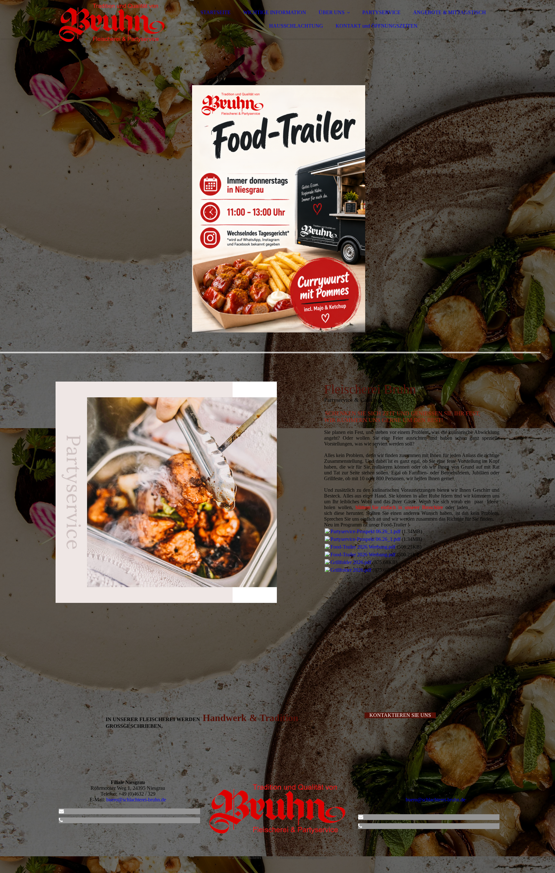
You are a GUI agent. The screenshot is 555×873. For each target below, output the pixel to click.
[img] (112, 22)
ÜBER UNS (332, 12)
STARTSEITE (215, 12)
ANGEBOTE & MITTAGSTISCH (449, 12)
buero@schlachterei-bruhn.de (136, 799)
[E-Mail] (61, 811)
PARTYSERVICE (381, 12)
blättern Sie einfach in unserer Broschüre (399, 507)
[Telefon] (61, 820)
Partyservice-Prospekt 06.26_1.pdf (365, 531)
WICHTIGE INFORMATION (274, 12)
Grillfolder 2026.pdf (350, 562)
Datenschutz (290, 857)
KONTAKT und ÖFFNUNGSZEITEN (377, 26)
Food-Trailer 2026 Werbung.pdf (362, 547)
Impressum (317, 857)
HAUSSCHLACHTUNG (296, 26)
